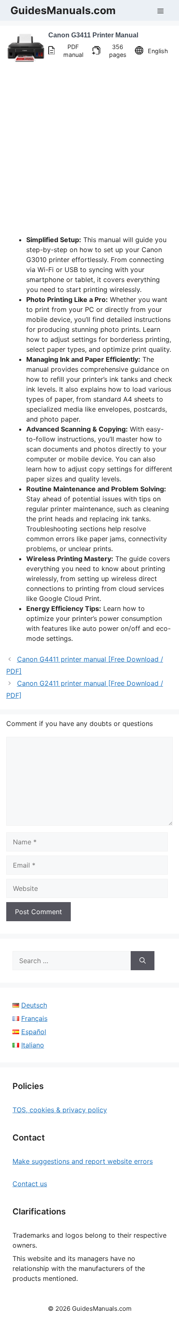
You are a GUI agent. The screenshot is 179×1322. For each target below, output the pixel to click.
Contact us (29, 1184)
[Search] (142, 960)
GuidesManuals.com (63, 10)
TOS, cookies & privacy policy (59, 1110)
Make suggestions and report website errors (82, 1161)
